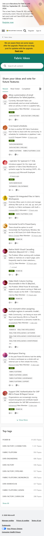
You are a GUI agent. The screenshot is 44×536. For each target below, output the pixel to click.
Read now (19, 51)
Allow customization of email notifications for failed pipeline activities (21, 96)
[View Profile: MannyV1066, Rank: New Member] (5, 355)
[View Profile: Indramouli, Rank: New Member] (5, 393)
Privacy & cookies (22, 520)
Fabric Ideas (8, 37)
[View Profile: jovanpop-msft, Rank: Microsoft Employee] (5, 162)
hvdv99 (11, 137)
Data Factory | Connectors (14, 446)
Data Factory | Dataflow (13, 496)
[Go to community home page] (14, 30)
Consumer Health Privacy (11, 532)
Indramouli (13, 405)
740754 (12, 263)
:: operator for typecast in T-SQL (22, 161)
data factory (8, 465)
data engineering (10, 458)
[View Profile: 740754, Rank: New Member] (5, 251)
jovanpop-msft (14, 172)
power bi (6, 440)
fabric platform (10, 452)
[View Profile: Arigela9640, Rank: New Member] (5, 310)
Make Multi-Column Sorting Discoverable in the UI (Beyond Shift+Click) (22, 282)
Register (31, 31)
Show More (23, 420)
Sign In (38, 31)
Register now (8, 22)
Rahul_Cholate (14, 235)
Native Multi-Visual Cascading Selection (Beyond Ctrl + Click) (21, 250)
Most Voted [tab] (15, 89)
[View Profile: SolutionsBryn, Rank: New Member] (5, 96)
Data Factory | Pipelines (13, 471)
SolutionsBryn (14, 109)
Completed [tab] (26, 89)
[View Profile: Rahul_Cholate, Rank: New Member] (5, 225)
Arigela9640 (13, 323)
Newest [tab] (5, 89)
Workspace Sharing (17, 353)
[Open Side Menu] (3, 30)
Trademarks (6, 525)
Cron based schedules (18, 126)
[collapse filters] (39, 88)
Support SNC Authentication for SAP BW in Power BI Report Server (24, 392)
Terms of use (36, 520)
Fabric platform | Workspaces (16, 477)
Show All (6, 503)
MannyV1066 (14, 365)
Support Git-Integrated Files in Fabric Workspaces (24, 197)
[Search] (24, 30)
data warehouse (10, 484)
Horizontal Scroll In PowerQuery (22, 224)
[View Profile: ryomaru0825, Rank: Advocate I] (5, 198)
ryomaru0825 (14, 210)
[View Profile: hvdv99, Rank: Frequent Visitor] (5, 127)
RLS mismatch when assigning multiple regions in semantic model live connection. (23, 310)
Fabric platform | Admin (13, 490)
